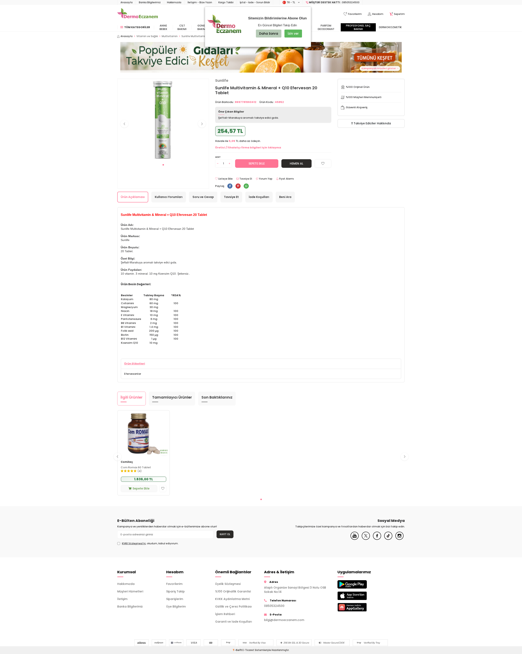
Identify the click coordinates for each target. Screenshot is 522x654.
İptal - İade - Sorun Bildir (255, 2)
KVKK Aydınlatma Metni (232, 599)
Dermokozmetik (390, 27)
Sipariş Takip (175, 591)
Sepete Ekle (257, 163)
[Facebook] (377, 539)
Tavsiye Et (245, 178)
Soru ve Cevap (203, 197)
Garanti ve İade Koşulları (233, 622)
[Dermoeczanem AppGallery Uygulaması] (358, 607)
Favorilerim (174, 584)
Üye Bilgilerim (176, 606)
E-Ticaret (248, 650)
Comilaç (127, 462)
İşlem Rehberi (225, 614)
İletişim (122, 599)
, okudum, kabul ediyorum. (150, 543)
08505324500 (274, 606)
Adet (218, 157)
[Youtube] (355, 539)
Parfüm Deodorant (326, 27)
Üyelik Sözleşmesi (228, 584)
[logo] (137, 14)
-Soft (237, 650)
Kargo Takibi (225, 2)
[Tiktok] (388, 539)
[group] (163, 120)
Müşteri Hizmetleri (130, 591)
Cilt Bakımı (182, 27)
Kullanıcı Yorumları (168, 197)
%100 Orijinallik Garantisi (233, 591)
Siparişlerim (174, 599)
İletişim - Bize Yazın (200, 2)
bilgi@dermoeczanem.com (284, 620)
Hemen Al (296, 163)
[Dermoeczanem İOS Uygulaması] (358, 596)
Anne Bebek (163, 27)
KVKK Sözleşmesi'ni (134, 543)
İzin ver (293, 33)
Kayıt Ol (225, 534)
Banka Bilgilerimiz (150, 2)
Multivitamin (170, 36)
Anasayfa (127, 2)
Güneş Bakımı (202, 27)
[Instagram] (399, 539)
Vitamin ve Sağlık (147, 36)
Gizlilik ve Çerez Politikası (233, 606)
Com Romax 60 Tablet (136, 467)
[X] (366, 539)
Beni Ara (285, 197)
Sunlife (221, 80)
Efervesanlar (132, 374)
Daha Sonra (268, 33)
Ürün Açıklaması (133, 197)
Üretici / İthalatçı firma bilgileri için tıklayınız (248, 147)
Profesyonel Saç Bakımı (358, 27)
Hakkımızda (174, 2)
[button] (163, 165)
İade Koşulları (259, 197)
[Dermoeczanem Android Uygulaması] (358, 584)
